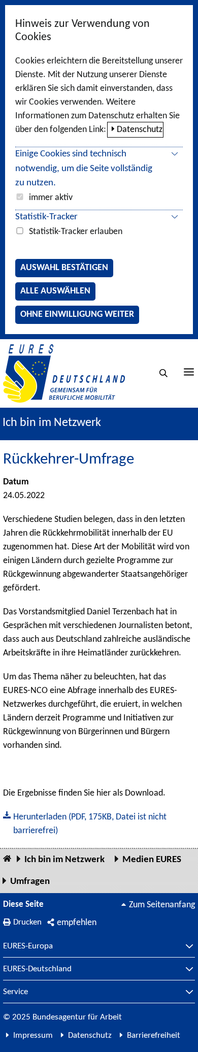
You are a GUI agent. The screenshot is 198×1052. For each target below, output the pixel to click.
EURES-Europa (28, 946)
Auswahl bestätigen (64, 268)
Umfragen (30, 881)
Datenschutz (139, 130)
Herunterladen (85, 823)
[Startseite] (7, 859)
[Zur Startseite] (64, 373)
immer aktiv (51, 198)
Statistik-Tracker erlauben (75, 232)
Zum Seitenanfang (162, 905)
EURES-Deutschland (37, 969)
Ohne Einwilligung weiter (77, 314)
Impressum (33, 1035)
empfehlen (76, 923)
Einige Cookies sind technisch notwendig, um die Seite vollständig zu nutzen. (83, 168)
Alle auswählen (55, 291)
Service (15, 992)
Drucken (27, 922)
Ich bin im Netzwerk (52, 423)
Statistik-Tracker (46, 217)
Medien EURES (151, 860)
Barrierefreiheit (153, 1035)
